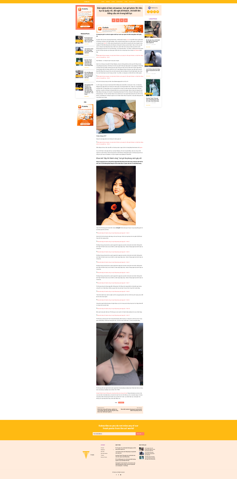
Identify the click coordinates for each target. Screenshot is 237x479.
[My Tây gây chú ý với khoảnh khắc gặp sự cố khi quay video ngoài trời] (79, 40)
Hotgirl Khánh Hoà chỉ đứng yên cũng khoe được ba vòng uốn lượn (111, 393)
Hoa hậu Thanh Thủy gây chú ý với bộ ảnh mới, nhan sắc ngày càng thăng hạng (88, 62)
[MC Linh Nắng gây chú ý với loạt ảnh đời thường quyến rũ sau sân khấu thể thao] (79, 74)
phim (105, 43)
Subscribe (139, 433)
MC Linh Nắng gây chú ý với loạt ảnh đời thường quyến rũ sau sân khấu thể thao (88, 75)
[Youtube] (157, 11)
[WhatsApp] (126, 20)
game (141, 147)
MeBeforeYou (154, 7)
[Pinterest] (122, 20)
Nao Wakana (136, 50)
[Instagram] (151, 2)
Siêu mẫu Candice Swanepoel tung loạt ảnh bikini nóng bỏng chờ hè (131, 409)
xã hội (127, 39)
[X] (117, 20)
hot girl (121, 402)
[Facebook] (149, 2)
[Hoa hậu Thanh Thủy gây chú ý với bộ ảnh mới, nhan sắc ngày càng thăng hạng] (79, 62)
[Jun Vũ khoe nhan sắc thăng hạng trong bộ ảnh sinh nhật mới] (79, 51)
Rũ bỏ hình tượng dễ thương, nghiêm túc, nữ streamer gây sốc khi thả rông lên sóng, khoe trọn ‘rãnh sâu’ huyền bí (108, 410)
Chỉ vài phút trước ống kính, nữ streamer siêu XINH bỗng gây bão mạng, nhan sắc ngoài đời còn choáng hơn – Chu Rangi (88, 89)
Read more (86, 67)
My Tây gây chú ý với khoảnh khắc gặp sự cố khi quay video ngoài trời (89, 39)
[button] (154, 2)
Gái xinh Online (78, 41)
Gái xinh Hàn (79, 88)
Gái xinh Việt (79, 76)
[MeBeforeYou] (149, 8)
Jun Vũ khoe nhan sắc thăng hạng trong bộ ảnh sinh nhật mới (88, 50)
